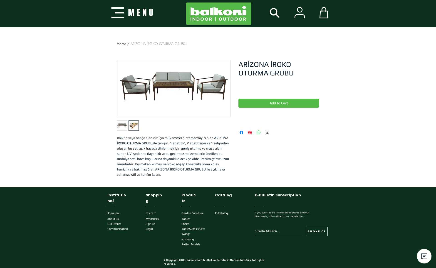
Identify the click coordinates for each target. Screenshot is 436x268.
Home (121, 43)
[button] (132, 12)
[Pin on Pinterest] (250, 132)
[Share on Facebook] (241, 132)
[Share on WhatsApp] (258, 132)
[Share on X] (267, 132)
